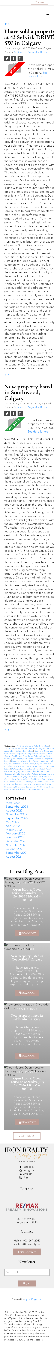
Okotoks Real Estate (40, 771)
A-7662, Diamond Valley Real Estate (33, 746)
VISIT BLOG (27, 1136)
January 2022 (15, 837)
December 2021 (16, 841)
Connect (39, 2)
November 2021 (16, 845)
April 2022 (13, 826)
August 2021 (14, 856)
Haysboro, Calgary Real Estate (25, 761)
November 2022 (16, 814)
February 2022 (15, 833)
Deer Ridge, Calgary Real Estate (37, 756)
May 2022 (12, 822)
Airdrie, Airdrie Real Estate (16, 749)
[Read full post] (14, 69)
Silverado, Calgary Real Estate (28, 782)
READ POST (29, 933)
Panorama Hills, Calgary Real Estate (22, 777)
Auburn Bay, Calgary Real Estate (18, 751)
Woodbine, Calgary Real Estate (29, 789)
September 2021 (16, 853)
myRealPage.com (33, 1299)
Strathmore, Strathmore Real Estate (20, 787)
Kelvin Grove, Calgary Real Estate (38, 764)
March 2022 (14, 830)
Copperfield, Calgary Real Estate (29, 754)
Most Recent (13, 803)
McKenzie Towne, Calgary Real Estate (27, 769)
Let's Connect (27, 1252)
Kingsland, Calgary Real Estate (18, 766)
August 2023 (14, 810)
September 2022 (17, 818)
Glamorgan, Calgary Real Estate (18, 759)
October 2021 (14, 849)
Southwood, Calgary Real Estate (30, 52)
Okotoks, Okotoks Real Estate (17, 774)
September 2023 (17, 806)
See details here (38, 431)
